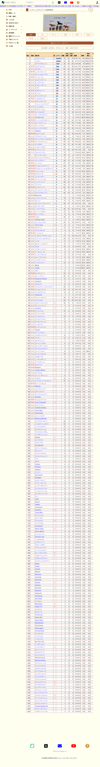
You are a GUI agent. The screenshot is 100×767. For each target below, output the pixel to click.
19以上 (42, 38)
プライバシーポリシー (60, 751)
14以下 (88, 34)
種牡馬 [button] (37, 55)
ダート (54, 34)
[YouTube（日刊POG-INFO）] (71, 2)
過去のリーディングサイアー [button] (60, 43)
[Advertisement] (59, 728)
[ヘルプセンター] (78, 2)
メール (62, 758)
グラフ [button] (58, 55)
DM (55, 758)
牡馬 (65, 34)
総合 (31, 34)
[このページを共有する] (91, 10)
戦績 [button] (75, 55)
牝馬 (77, 34)
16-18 (31, 38)
